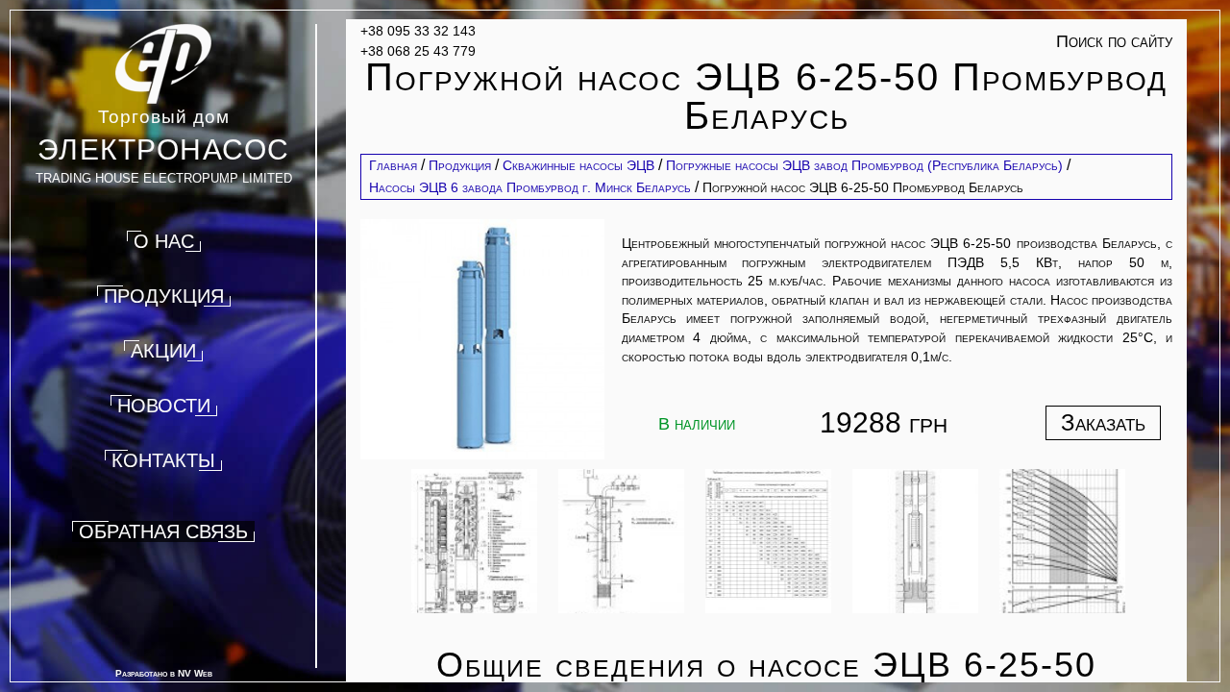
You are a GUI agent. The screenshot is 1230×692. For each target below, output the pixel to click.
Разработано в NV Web (163, 673)
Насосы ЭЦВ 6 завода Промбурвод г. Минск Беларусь (530, 187)
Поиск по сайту (1114, 41)
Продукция (460, 165)
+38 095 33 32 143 (418, 30)
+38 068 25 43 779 (418, 50)
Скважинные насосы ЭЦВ (578, 165)
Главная (393, 165)
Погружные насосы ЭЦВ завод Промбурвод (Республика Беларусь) (864, 165)
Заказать (1103, 422)
